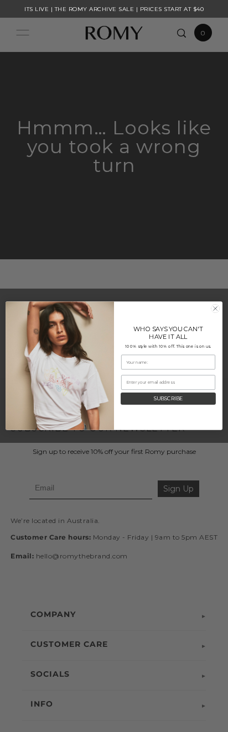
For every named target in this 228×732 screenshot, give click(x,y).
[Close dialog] (215, 309)
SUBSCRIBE (168, 399)
